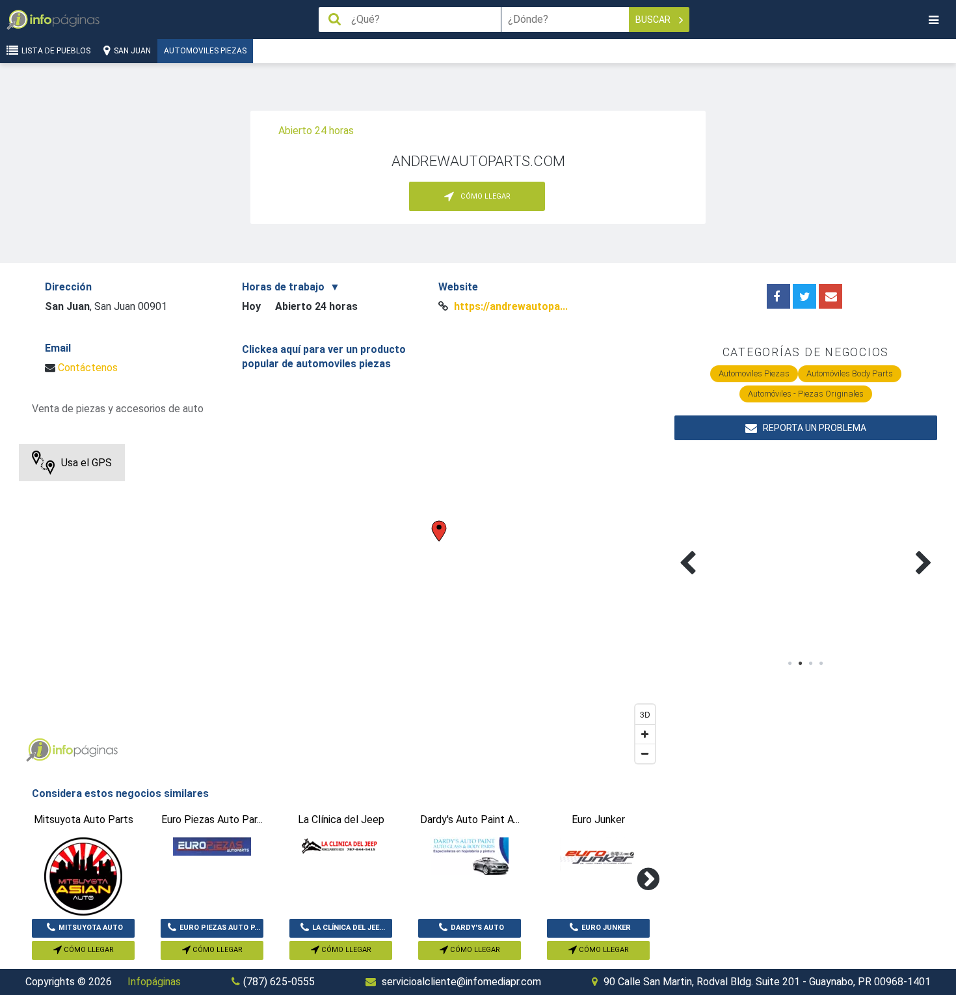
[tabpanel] (740, 547)
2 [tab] (800, 663)
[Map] (340, 607)
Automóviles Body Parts (849, 373)
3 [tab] (811, 663)
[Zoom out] (645, 753)
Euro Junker (606, 927)
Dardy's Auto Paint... (477, 930)
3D (645, 714)
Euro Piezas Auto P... (219, 927)
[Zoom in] (645, 734)
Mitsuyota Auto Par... (91, 930)
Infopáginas (154, 981)
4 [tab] (821, 663)
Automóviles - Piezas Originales (806, 394)
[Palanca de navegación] (933, 20)
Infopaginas (38, 750)
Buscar (653, 19)
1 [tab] (790, 663)
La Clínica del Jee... (348, 927)
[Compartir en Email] (830, 296)
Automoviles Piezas (205, 50)
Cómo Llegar (88, 950)
